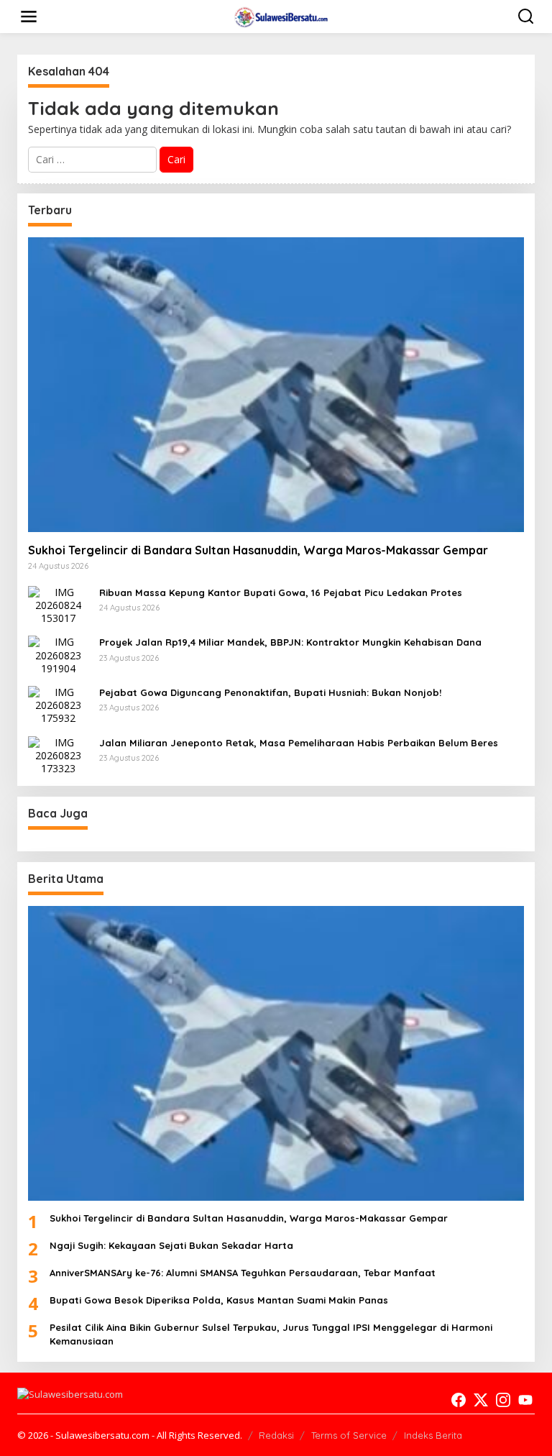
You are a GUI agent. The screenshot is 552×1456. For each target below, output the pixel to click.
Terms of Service (349, 1435)
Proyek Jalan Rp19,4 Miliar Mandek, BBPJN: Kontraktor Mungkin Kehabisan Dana (290, 642)
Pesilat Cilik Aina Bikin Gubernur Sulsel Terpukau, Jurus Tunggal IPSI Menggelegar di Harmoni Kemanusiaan (271, 1334)
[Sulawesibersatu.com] (279, 15)
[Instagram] (503, 1400)
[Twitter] (481, 1400)
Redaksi (276, 1435)
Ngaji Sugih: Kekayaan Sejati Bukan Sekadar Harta (171, 1245)
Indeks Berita (433, 1435)
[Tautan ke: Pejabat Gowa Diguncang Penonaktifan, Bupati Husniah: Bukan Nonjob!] (58, 704)
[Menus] (28, 16)
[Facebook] (458, 1400)
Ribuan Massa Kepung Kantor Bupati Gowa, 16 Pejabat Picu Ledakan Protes (280, 592)
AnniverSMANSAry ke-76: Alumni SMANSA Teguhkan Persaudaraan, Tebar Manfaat (243, 1272)
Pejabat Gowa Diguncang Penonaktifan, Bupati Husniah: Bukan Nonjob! (270, 692)
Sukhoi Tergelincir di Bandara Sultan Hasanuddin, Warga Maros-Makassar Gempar (258, 550)
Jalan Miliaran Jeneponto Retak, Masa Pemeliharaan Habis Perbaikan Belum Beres (298, 742)
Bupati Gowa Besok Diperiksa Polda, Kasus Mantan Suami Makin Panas (219, 1300)
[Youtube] (525, 1400)
